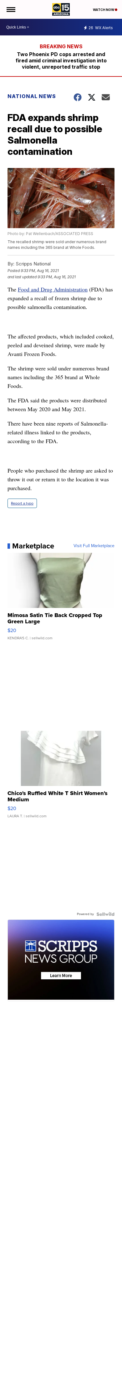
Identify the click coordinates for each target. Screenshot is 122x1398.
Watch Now (104, 10)
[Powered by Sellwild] (105, 914)
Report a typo (22, 503)
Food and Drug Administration (53, 289)
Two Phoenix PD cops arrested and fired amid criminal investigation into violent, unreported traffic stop (61, 60)
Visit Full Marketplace (94, 546)
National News (32, 96)
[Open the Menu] (10, 9)
